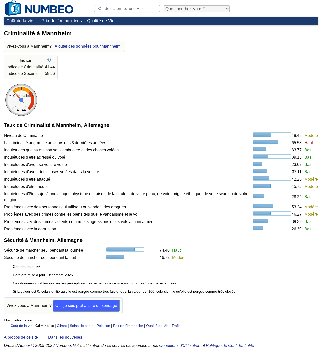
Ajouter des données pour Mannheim (87, 46)
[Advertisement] (280, 58)
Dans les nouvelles (65, 337)
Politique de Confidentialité (230, 345)
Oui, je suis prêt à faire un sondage (86, 305)
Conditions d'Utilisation (179, 345)
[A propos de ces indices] (50, 60)
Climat (62, 326)
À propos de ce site (21, 337)
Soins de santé (82, 326)
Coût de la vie (19, 20)
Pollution (103, 326)
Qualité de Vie (101, 20)
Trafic (176, 326)
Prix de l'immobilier (60, 20)
